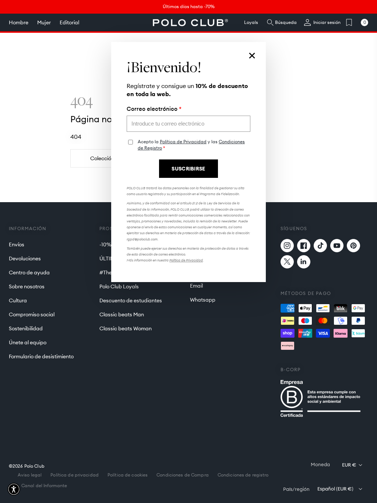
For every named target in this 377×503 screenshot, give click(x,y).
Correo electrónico (154, 109)
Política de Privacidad (183, 141)
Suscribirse (188, 168)
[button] (13, 489)
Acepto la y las (191, 145)
